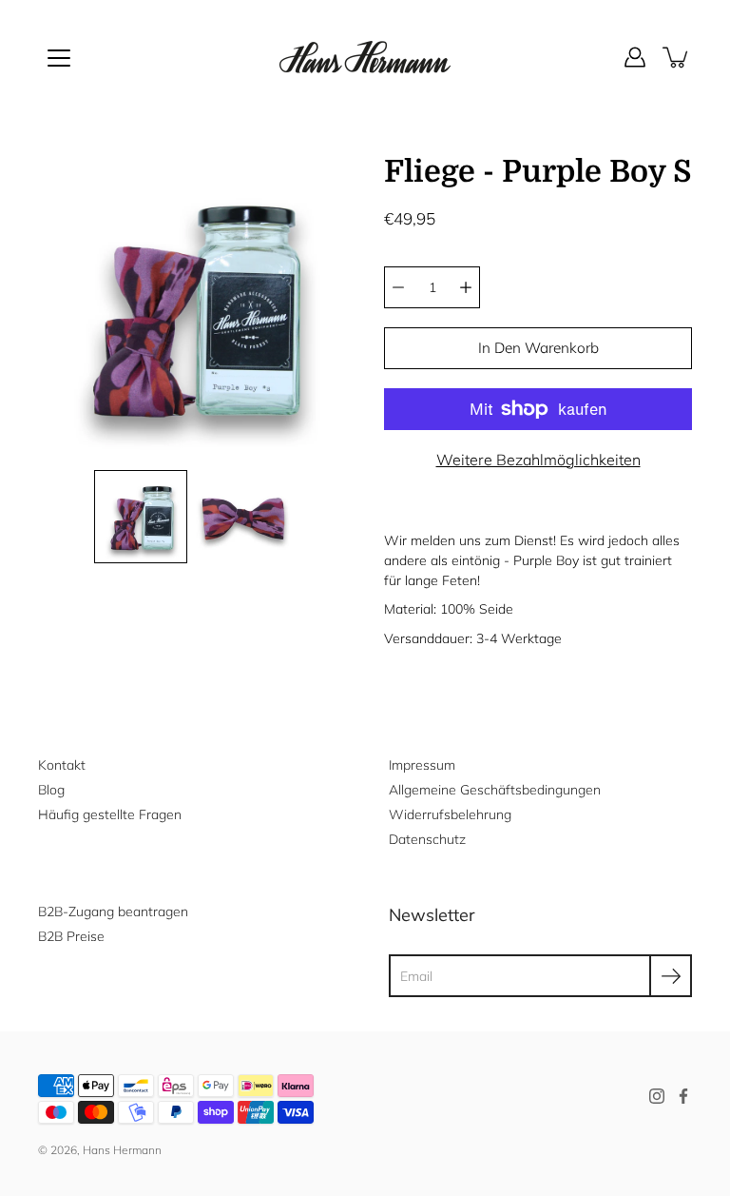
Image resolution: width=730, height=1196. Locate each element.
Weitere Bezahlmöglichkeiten (538, 459)
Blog (51, 789)
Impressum (422, 765)
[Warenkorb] (677, 57)
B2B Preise (71, 936)
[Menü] (59, 58)
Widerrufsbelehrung (450, 814)
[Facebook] (683, 1096)
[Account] (635, 57)
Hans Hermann (122, 1150)
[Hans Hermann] (365, 57)
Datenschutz (427, 839)
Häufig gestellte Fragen (110, 814)
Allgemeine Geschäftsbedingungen (495, 789)
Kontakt (62, 765)
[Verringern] (398, 287)
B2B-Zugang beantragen (113, 911)
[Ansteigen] (465, 287)
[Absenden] (670, 975)
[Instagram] (656, 1096)
